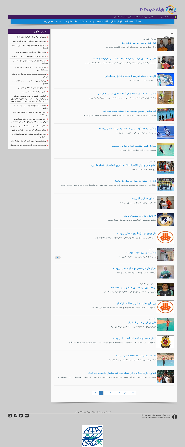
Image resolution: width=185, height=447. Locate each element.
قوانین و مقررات (126, 17)
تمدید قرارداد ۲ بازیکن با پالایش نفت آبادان (31, 37)
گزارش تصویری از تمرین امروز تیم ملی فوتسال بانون (28, 141)
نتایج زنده (68, 21)
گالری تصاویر (102, 21)
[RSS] (10, 417)
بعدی (125, 393)
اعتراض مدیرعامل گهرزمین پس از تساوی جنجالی (29, 130)
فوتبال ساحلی (116, 21)
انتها (132, 393)
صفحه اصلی (168, 17)
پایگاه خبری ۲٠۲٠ (146, 415)
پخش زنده (48, 21)
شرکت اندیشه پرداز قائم (149, 417)
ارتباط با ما (158, 17)
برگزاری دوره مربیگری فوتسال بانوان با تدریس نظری (28, 56)
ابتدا (95, 393)
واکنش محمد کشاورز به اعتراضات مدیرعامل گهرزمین (28, 126)
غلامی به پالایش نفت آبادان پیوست (34, 92)
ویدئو (92, 21)
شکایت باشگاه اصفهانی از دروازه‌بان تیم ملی (31, 52)
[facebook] (15, 417)
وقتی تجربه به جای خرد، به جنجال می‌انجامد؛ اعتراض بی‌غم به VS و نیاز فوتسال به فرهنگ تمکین (29, 120)
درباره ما (137, 17)
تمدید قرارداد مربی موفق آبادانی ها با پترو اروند (29, 41)
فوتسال (129, 21)
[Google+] (27, 417)
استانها (58, 21)
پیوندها (144, 17)
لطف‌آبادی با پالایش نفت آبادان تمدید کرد (31, 87)
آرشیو (151, 17)
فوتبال (116, 17)
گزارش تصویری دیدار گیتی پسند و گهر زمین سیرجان (28, 145)
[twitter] (21, 417)
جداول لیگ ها (81, 21)
